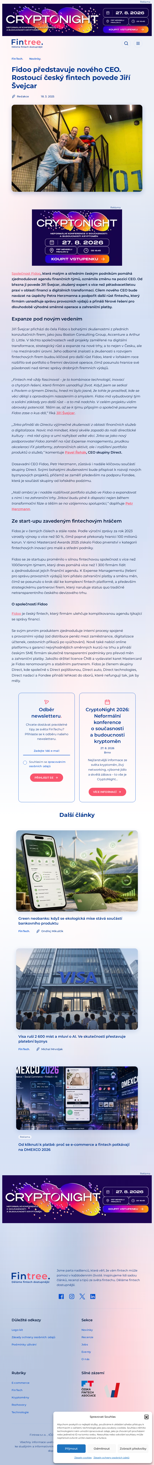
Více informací (105, 792)
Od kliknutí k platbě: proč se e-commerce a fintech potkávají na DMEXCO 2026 (73, 1147)
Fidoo (16, 614)
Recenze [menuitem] (87, 1337)
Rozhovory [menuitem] (19, 1404)
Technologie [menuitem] (20, 1412)
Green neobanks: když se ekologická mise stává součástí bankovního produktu (70, 921)
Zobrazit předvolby (133, 1448)
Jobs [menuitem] (85, 1344)
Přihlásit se (44, 777)
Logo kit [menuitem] (17, 1330)
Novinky (35, 58)
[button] (146, 1417)
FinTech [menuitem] (17, 1390)
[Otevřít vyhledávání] (126, 43)
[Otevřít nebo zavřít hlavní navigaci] (138, 43)
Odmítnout (102, 1448)
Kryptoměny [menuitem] (20, 1397)
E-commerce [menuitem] (20, 1382)
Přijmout (71, 1448)
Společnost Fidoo (26, 274)
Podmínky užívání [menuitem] (24, 1344)
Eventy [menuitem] (86, 1352)
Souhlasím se (47, 764)
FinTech (17, 58)
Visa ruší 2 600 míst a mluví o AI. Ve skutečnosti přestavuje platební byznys (72, 1039)
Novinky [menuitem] (87, 1330)
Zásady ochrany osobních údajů (111, 1457)
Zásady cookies (83, 1457)
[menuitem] (61, 1296)
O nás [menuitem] (85, 1359)
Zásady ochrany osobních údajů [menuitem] (33, 1337)
